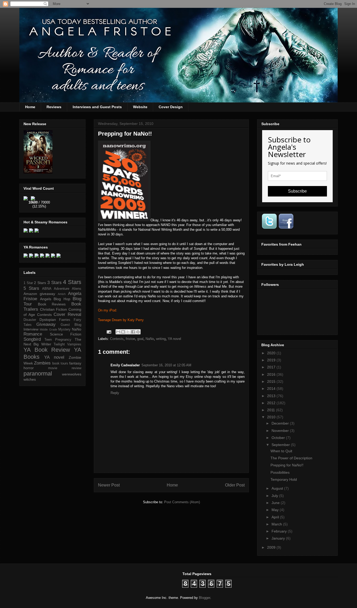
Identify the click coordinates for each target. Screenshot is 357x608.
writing (161, 339)
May (276, 510)
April (276, 517)
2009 (272, 547)
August (278, 488)
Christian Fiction (53, 309)
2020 (272, 353)
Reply (115, 393)
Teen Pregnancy (57, 339)
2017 (272, 367)
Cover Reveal (67, 314)
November (281, 431)
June (276, 503)
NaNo (150, 339)
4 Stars (72, 282)
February (280, 531)
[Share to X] (128, 331)
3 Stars (54, 282)
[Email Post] (108, 332)
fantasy (75, 363)
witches (30, 379)
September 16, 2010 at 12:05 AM (166, 365)
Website (140, 107)
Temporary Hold (283, 479)
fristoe (130, 339)
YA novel (174, 339)
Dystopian (47, 319)
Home (30, 107)
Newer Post (109, 485)
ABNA (46, 289)
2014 (272, 388)
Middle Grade (48, 329)
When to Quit (281, 451)
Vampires (74, 344)
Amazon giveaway (39, 294)
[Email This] (118, 331)
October (279, 438)
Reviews (54, 107)
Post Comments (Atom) (182, 502)
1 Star (28, 283)
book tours (60, 363)
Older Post (235, 485)
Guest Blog (71, 325)
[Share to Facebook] (133, 331)
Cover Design (171, 107)
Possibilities (280, 472)
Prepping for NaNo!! (286, 465)
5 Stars (31, 288)
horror (29, 368)
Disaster (30, 320)
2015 (272, 381)
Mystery (64, 329)
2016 (272, 374)
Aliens (76, 289)
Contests (117, 339)
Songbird (32, 339)
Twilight (59, 344)
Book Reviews (52, 304)
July (275, 496)
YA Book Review (47, 349)
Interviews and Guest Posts (97, 107)
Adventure (61, 289)
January (279, 538)
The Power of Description (291, 458)
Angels (45, 299)
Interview (31, 329)
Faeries (64, 320)
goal (140, 339)
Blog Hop (62, 299)
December (281, 423)
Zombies (42, 363)
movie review (64, 368)
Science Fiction (66, 334)
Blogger (204, 598)
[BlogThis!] (123, 331)
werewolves (71, 374)
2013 (272, 396)
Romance (33, 334)
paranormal (38, 373)
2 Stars (40, 283)
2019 (272, 360)
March (277, 524)
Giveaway (46, 324)
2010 (272, 417)
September (281, 445)
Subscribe (297, 191)
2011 (271, 410)
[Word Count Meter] (39, 197)
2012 (272, 403)
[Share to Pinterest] (138, 331)
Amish (62, 294)
